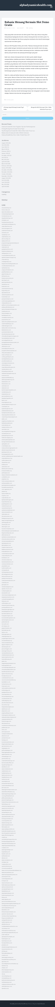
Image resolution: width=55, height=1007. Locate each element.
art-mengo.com (5, 626)
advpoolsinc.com (6, 711)
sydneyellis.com (5, 444)
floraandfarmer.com (6, 344)
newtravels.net (5, 247)
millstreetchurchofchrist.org (8, 930)
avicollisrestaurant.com (7, 702)
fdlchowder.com (5, 827)
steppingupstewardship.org (8, 845)
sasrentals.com (5, 429)
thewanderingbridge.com (8, 609)
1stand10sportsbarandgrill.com (9, 417)
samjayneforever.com (7, 920)
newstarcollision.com (7, 427)
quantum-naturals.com (7, 914)
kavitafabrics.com (6, 682)
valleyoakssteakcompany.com (9, 717)
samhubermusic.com (7, 986)
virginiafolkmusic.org (7, 458)
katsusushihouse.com (7, 576)
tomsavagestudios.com (7, 454)
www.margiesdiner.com (7, 825)
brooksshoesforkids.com (8, 742)
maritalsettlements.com (7, 653)
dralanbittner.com (6, 394)
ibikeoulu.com (5, 601)
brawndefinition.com (7, 551)
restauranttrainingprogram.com (9, 448)
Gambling (30, 28)
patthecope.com (6, 727)
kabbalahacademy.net (7, 423)
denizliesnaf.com (6, 723)
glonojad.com (5, 584)
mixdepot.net (5, 862)
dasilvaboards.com (6, 543)
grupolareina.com (6, 319)
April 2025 (4, 161)
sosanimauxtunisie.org (7, 288)
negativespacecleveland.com (9, 663)
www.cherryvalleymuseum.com (9, 321)
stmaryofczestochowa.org (8, 605)
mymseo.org (5, 965)
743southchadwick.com (7, 352)
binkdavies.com (5, 557)
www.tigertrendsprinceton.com (9, 789)
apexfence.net (5, 988)
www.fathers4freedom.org (8, 791)
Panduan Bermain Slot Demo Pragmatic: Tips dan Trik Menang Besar (18, 126)
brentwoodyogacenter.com (8, 841)
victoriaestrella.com (6, 694)
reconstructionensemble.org (9, 680)
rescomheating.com (6, 976)
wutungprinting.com (7, 651)
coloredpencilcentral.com (8, 363)
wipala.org (4, 491)
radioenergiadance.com (7, 294)
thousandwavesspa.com (7, 696)
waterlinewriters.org (7, 754)
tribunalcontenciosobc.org (8, 539)
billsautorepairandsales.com (9, 911)
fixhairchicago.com (6, 721)
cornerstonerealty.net (7, 868)
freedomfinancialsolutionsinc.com (10, 802)
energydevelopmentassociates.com (10, 342)
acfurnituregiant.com (7, 228)
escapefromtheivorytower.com (9, 350)
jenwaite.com (5, 945)
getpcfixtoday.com (6, 274)
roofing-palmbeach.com (7, 356)
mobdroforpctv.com (6, 506)
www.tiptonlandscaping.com (9, 843)
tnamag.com (5, 740)
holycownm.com (6, 686)
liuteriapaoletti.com (6, 665)
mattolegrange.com (6, 636)
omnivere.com (5, 232)
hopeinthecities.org (6, 501)
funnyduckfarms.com (7, 943)
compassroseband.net (7, 733)
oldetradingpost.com (7, 325)
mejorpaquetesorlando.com (8, 414)
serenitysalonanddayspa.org (9, 224)
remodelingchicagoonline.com (9, 839)
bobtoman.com (5, 286)
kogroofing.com (6, 290)
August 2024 (5, 178)
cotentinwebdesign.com (7, 323)
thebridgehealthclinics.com (8, 752)
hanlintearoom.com (6, 941)
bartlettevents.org (6, 315)
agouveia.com (5, 961)
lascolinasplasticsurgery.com (9, 833)
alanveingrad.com (6, 646)
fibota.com (4, 897)
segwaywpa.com (6, 748)
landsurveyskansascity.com (8, 814)
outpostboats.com (6, 497)
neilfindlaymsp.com (6, 700)
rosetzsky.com (5, 582)
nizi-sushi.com (5, 624)
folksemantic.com (6, 383)
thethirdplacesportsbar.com (8, 885)
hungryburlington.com (7, 615)
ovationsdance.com (6, 460)
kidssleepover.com (6, 245)
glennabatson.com (6, 545)
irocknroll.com (5, 375)
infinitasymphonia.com (7, 572)
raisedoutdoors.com (7, 369)
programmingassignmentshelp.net (10, 243)
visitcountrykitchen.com (7, 642)
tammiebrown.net (6, 630)
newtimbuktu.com (6, 236)
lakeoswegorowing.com (7, 957)
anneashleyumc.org (6, 812)
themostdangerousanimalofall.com (10, 530)
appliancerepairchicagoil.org (9, 257)
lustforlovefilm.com (6, 568)
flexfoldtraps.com (6, 804)
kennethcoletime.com (7, 613)
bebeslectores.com (6, 330)
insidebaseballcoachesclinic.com (10, 926)
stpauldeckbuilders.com (7, 816)
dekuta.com (4, 858)
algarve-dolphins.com (7, 644)
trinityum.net (5, 880)
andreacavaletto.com (7, 483)
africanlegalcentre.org (7, 574)
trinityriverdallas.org (7, 470)
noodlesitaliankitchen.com (8, 265)
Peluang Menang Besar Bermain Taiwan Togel (13, 128)
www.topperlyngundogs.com (9, 793)
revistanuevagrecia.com (7, 586)
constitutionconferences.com (9, 725)
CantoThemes (41, 1003)
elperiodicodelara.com (7, 212)
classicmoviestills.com (7, 512)
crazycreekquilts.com (7, 555)
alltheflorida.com (6, 924)
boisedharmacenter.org (7, 487)
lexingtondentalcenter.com (8, 441)
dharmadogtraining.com (8, 969)
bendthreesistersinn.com (8, 671)
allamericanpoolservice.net (8, 450)
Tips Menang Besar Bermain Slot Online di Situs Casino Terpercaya (18, 130)
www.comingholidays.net (8, 520)
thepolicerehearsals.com (8, 533)
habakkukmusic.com (7, 777)
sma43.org (4, 837)
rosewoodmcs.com (6, 864)
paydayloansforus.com (7, 249)
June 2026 (4, 147)
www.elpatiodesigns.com (8, 893)
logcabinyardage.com (7, 765)
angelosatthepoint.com (7, 713)
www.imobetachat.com (7, 769)
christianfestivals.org (7, 640)
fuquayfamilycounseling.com (9, 959)
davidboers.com (6, 767)
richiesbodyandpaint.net (8, 214)
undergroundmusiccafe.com (9, 984)
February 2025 (5, 165)
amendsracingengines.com (8, 806)
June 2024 (4, 182)
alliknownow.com (6, 535)
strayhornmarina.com (7, 547)
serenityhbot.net (6, 781)
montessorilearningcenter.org (9, 916)
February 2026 (5, 151)
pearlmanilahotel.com (7, 282)
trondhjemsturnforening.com (9, 905)
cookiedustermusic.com (7, 677)
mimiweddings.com (6, 978)
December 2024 (5, 170)
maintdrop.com (5, 284)
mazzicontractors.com (7, 883)
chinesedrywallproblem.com (8, 669)
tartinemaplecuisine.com (8, 620)
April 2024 (4, 186)
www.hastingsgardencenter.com (9, 874)
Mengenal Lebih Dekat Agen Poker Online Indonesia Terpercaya (41, 108)
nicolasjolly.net (5, 570)
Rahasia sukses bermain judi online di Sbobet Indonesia (15, 133)
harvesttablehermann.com (8, 338)
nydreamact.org (5, 268)
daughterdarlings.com (7, 218)
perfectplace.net (6, 472)
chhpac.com (5, 967)
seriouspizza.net (6, 731)
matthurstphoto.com (7, 922)
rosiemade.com (5, 406)
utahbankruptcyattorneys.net (9, 373)
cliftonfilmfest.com (6, 365)
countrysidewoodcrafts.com (8, 255)
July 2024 (4, 180)
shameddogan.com (6, 756)
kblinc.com (4, 400)
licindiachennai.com (6, 216)
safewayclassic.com (6, 253)
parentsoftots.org (6, 758)
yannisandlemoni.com (7, 396)
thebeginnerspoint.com (7, 518)
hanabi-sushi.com (6, 853)
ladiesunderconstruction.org (9, 328)
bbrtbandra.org (5, 276)
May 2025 (4, 159)
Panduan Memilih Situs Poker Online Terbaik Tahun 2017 (16, 135)
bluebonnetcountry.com (7, 278)
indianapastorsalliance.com (8, 715)
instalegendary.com (6, 261)
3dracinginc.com (6, 526)
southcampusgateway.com (8, 301)
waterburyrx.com (6, 709)
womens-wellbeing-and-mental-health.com (12, 456)
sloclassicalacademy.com (8, 541)
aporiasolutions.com (7, 746)
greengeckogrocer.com (7, 435)
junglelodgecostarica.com (8, 638)
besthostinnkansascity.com (8, 980)
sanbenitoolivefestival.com (8, 510)
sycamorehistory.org (7, 866)
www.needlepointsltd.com (8, 829)
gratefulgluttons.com (7, 504)
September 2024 (6, 176)
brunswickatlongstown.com (8, 617)
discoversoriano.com (7, 516)
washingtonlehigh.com (7, 849)
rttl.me (3, 974)
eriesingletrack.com (6, 402)
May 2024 (4, 184)
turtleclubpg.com (6, 690)
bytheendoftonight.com (7, 499)
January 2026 (5, 153)
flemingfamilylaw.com (7, 953)
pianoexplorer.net (6, 876)
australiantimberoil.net (7, 332)
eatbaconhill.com (6, 241)
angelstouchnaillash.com (8, 421)
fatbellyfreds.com (6, 891)
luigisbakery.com (6, 851)
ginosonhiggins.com (7, 649)
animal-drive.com (6, 738)
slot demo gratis (10, 99)
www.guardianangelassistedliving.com (11, 903)
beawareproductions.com (8, 597)
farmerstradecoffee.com (7, 762)
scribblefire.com (6, 477)
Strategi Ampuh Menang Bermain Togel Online (14, 108)
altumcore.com (5, 735)
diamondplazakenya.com (8, 907)
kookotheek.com (6, 296)
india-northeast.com (7, 354)
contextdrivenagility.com (8, 599)
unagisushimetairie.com (7, 270)
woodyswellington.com (7, 889)
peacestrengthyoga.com (7, 800)
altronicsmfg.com (6, 238)
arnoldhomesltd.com (7, 361)
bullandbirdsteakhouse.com (8, 831)
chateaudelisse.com (6, 303)
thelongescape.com (6, 634)
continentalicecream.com (8, 553)
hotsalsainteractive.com (7, 222)
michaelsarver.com (6, 433)
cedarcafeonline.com (7, 226)
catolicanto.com (5, 466)
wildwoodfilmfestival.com (8, 307)
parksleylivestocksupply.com (9, 485)
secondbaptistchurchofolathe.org (10, 963)
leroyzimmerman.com (7, 949)
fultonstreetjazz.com (7, 313)
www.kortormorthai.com (8, 808)
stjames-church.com (7, 588)
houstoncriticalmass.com (8, 528)
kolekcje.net (5, 464)
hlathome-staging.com (7, 437)
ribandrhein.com (6, 462)
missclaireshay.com (6, 207)
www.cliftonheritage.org (7, 835)
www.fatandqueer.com (7, 810)
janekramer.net (5, 622)
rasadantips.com (6, 234)
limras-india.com (6, 210)
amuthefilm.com (6, 566)
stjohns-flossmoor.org (7, 673)
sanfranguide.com (6, 522)
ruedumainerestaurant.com (8, 580)
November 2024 (5, 172)
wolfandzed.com (6, 856)
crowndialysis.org (6, 446)
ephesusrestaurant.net (7, 887)
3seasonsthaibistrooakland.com (9, 475)
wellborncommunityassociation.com (10, 305)
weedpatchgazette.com (7, 398)
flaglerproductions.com (7, 549)
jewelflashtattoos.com (7, 272)
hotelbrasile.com (6, 311)
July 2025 (4, 157)
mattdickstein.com (6, 771)
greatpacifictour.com (7, 692)
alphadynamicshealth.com (36, 5)
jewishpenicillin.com (7, 452)
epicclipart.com (5, 280)
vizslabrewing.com (6, 392)
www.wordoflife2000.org (8, 377)
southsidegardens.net (7, 878)
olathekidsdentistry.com (7, 410)
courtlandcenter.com (7, 698)
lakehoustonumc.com (7, 775)
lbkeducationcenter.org (7, 468)
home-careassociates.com (8, 481)
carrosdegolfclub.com (7, 340)
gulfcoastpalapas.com (7, 750)
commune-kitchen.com (7, 564)
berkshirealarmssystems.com (9, 390)
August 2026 (5, 143)
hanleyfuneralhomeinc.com (8, 412)
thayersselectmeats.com (7, 744)
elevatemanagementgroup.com (9, 947)
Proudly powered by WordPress (18, 1003)
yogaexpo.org (5, 479)
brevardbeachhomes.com (8, 348)
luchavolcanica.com (6, 684)
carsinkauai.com (6, 928)
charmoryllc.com (6, 524)
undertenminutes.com (7, 230)
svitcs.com (4, 729)
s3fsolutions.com (6, 346)
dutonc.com (5, 632)
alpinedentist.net (6, 292)
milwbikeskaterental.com (8, 655)
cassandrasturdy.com (7, 508)
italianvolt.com (5, 388)
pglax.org (4, 661)
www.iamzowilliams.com (8, 872)
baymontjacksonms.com (8, 657)
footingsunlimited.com (7, 818)
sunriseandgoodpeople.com (8, 667)
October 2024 (5, 174)
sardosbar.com (5, 386)
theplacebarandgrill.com (8, 707)
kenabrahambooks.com (7, 562)
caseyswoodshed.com (7, 719)
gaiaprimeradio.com (7, 628)
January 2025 (5, 167)
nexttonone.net (5, 779)
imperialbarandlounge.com (8, 367)
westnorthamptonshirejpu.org (9, 309)
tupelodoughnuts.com (7, 408)
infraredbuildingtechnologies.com (10, 336)
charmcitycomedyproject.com (9, 595)
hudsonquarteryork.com (8, 895)
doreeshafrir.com (6, 593)
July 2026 (4, 145)
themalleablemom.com (7, 611)
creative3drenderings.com (8, 760)
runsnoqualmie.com (7, 820)
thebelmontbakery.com (7, 251)
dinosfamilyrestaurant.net (8, 334)
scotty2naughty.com (6, 591)
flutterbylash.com (6, 938)
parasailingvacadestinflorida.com (10, 932)
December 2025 (5, 155)
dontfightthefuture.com (7, 359)
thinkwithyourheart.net (7, 371)
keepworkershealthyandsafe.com (10, 263)
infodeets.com (5, 220)
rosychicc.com (5, 495)
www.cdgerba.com (6, 899)
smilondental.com (6, 425)
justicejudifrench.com (7, 607)
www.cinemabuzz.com (7, 860)
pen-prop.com (5, 787)
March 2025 (5, 163)
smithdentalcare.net (6, 982)
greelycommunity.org (7, 578)
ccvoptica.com (5, 847)
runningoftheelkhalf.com (8, 796)
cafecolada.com (5, 514)
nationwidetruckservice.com (8, 688)
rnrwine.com (5, 955)
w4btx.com (4, 419)
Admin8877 (21, 28)
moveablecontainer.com (7, 317)
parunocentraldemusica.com (9, 901)
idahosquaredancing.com (8, 379)
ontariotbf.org (5, 259)
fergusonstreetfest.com (7, 918)
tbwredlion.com (5, 909)
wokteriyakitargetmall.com (8, 439)
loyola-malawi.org (6, 493)
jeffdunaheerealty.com (7, 798)
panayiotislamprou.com (7, 299)
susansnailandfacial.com (8, 785)
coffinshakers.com (6, 603)
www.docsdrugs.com (7, 822)
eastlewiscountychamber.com (9, 537)
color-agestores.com (7, 489)
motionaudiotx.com (6, 972)
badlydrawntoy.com (6, 773)
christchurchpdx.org (7, 559)
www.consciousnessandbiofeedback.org (11, 870)
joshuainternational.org (7, 783)
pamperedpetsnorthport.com (9, 404)
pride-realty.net (5, 934)
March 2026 (5, 149)
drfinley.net (4, 951)
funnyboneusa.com (6, 675)
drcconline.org (5, 704)
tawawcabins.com (6, 381)
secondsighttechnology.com (8, 431)
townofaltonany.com (7, 659)
